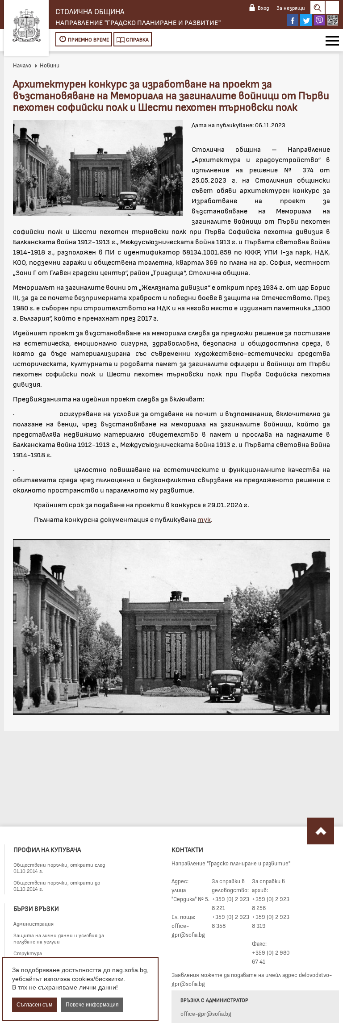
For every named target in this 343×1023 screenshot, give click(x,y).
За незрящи (290, 7)
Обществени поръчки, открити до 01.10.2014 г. (56, 885)
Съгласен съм (34, 1005)
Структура (27, 953)
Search (317, 7)
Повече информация (92, 1005)
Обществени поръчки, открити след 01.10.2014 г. (59, 867)
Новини (49, 65)
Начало (22, 65)
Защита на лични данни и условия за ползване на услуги (58, 938)
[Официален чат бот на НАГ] (333, 20)
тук (204, 519)
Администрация (33, 923)
